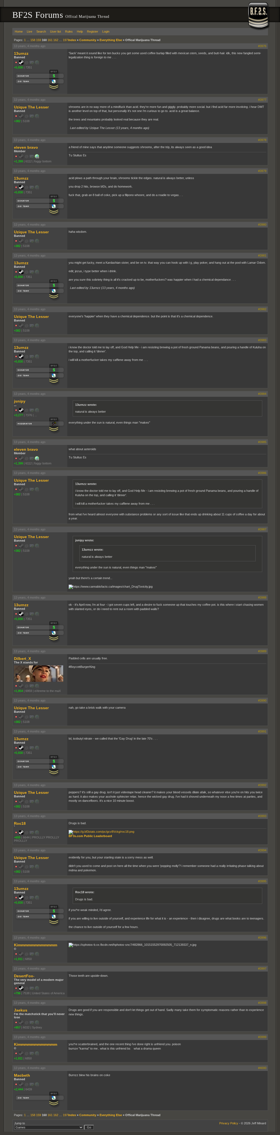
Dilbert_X (22, 658)
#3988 (262, 597)
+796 (17, 993)
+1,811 (18, 959)
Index (72, 40)
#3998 (262, 1002)
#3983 (262, 340)
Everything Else (111, 40)
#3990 (262, 700)
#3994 (262, 850)
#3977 (262, 99)
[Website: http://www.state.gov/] (37, 157)
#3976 (262, 46)
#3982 (262, 309)
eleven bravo (26, 147)
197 (65, 40)
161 (50, 40)
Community (87, 40)
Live (29, 31)
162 (55, 40)
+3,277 (18, 415)
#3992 (262, 785)
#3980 (262, 224)
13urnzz (21, 53)
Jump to (19, 1123)
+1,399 (18, 161)
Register (92, 31)
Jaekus (20, 1010)
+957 (17, 1027)
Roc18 (20, 823)
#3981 (262, 255)
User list (55, 31)
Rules (69, 31)
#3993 (262, 816)
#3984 (262, 393)
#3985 (262, 442)
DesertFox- (24, 976)
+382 (17, 121)
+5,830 (18, 67)
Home (19, 31)
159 (38, 40)
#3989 (262, 651)
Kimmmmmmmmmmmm (35, 945)
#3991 (262, 731)
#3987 (262, 529)
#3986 (262, 473)
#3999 (262, 1037)
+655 (17, 837)
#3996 (262, 937)
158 (32, 40)
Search (41, 31)
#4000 (262, 1068)
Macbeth (22, 1075)
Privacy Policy (228, 1123)
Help (80, 31)
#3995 (262, 881)
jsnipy (19, 401)
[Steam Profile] (21, 63)
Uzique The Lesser (31, 107)
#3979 (262, 171)
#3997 (262, 968)
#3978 (262, 140)
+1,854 (18, 691)
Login (105, 31)
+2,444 (18, 1089)
